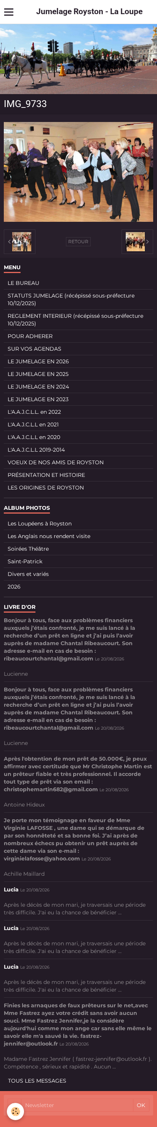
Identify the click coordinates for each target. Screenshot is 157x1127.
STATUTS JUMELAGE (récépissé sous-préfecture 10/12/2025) (71, 299)
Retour (78, 241)
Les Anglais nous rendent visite (49, 536)
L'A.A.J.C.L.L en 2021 (33, 424)
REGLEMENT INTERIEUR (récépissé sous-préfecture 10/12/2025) (75, 319)
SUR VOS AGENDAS (34, 348)
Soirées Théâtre (28, 548)
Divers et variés (28, 574)
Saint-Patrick (25, 561)
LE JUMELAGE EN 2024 (38, 386)
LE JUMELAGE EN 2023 (38, 399)
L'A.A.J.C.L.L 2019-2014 (36, 449)
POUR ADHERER (30, 336)
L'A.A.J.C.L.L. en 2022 (34, 411)
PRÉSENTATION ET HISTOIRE (46, 475)
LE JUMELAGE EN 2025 (38, 374)
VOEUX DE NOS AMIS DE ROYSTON (56, 462)
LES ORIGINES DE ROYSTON (46, 487)
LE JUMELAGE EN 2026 (38, 361)
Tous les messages (37, 1080)
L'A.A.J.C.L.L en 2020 (34, 437)
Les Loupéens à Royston (40, 523)
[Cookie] (15, 1111)
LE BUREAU (23, 283)
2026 (14, 586)
